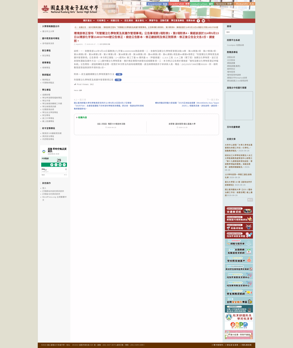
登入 (44, 188)
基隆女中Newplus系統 (237, 78)
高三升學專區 (48, 118)
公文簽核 (231, 60)
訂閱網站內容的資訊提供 (53, 191)
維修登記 (231, 69)
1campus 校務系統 (235, 45)
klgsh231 (79, 44)
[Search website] (209, 21)
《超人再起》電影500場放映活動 (110, 124)
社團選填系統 (48, 109)
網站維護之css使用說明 (237, 81)
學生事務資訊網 (49, 107)
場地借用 (231, 72)
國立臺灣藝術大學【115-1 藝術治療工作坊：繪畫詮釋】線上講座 (238, 192)
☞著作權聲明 (217, 345)
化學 (80, 90)
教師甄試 (46, 80)
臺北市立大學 (48, 31)
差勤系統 (231, 57)
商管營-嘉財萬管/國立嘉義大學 (182, 124)
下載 (119, 74)
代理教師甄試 (48, 83)
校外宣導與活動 (105, 44)
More (250, 200)
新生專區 (46, 56)
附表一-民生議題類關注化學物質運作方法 (94, 74)
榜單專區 (46, 68)
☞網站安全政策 (231, 345)
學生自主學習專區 (50, 112)
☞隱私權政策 (246, 345)
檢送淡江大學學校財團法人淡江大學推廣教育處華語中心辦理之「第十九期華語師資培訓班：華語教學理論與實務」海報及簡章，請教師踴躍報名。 (238, 161)
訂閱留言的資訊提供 (51, 194)
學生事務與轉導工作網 (52, 104)
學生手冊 (46, 101)
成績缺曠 (46, 95)
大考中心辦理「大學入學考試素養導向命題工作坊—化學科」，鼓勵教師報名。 (238, 148)
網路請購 (231, 63)
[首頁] (76, 27)
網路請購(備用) (233, 66)
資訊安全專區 (48, 136)
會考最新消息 (48, 43)
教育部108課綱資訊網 (52, 133)
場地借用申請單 (234, 75)
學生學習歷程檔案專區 (52, 98)
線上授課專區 (48, 121)
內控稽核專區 (48, 139)
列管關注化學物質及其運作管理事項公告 (94, 80)
